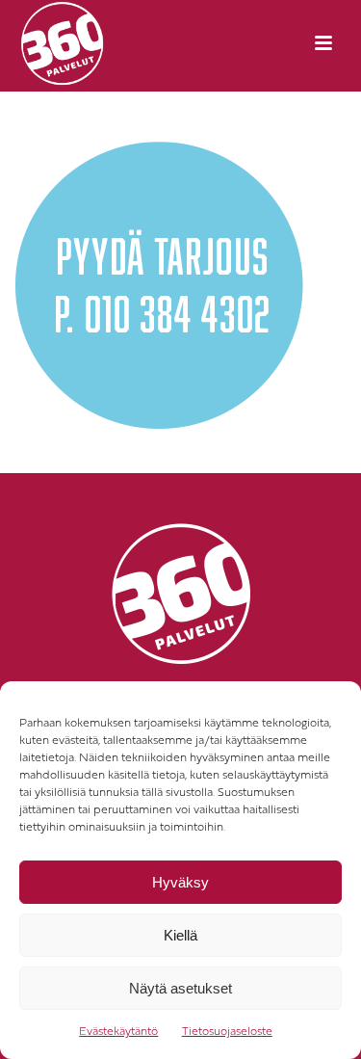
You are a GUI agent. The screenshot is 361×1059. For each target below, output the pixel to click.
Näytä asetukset (180, 988)
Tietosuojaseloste (227, 1032)
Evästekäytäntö (118, 1032)
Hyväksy (180, 882)
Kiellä (180, 935)
